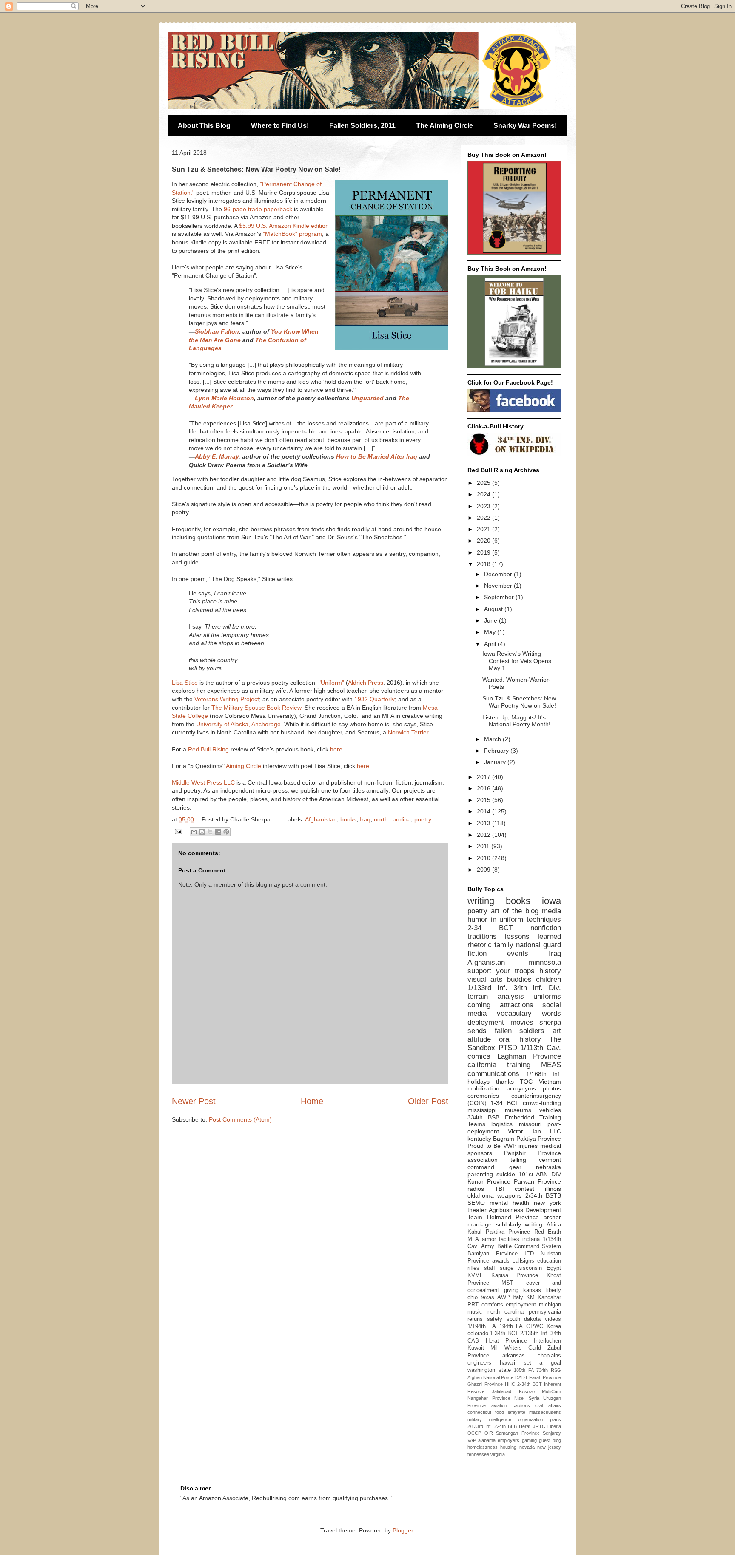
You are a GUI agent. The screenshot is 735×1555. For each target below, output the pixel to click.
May (490, 632)
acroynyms (521, 1088)
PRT (473, 1305)
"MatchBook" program (292, 233)
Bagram (503, 1138)
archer (552, 1217)
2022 (484, 517)
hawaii (507, 1363)
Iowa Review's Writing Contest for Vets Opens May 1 (516, 660)
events (517, 953)
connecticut (479, 1412)
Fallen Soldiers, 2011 (362, 125)
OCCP (474, 1433)
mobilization (483, 1088)
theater (477, 1210)
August (494, 609)
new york (547, 1202)
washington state (489, 1370)
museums (518, 1110)
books (348, 819)
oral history (520, 1039)
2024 (484, 494)
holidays (478, 1081)
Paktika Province (508, 1232)
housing (508, 1447)
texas (487, 1297)
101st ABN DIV (539, 1174)
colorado (477, 1334)
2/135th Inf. (534, 1334)
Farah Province (545, 1377)
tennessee (478, 1454)
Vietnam (550, 1081)
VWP (509, 1145)
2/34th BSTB (543, 1195)
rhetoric (479, 945)
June (491, 620)
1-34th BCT (504, 1334)
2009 (484, 869)
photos (552, 1088)
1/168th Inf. (543, 1074)
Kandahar (549, 1297)
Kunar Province (488, 1181)
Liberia (554, 1426)
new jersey (549, 1447)
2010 (484, 858)
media (551, 911)
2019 (484, 552)
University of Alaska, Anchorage (238, 724)
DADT (521, 1377)
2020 (484, 540)
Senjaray (552, 1433)
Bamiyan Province (492, 1254)
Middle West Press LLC (203, 782)
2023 (484, 506)
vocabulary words (529, 1013)
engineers (479, 1363)
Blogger (403, 1530)
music (474, 1312)
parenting (480, 1174)
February (497, 750)
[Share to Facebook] (218, 831)
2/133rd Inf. (479, 1426)
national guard (538, 945)
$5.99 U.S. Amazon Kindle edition (284, 225)
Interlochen (547, 1341)
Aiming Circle (243, 765)
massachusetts (545, 1412)
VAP (471, 1440)
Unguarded (367, 398)
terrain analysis (495, 996)
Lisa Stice (185, 682)
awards (501, 1261)
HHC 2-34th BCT (523, 1384)
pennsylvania (545, 1312)
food (499, 1412)
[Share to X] (210, 831)
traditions (482, 936)
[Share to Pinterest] (226, 831)
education (549, 1261)
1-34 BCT (504, 1102)
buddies (519, 979)
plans (555, 1419)
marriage (479, 1224)
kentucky (479, 1138)
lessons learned (533, 936)
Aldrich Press (365, 682)
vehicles (550, 1110)
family (503, 945)
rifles (473, 1268)
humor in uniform (495, 919)
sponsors (479, 1153)
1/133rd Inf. (487, 988)
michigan (550, 1305)
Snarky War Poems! (525, 125)
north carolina (392, 819)
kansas (532, 1290)
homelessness (482, 1447)
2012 (484, 834)
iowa (551, 900)
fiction (477, 953)
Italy (518, 1297)
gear (515, 1167)
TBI (499, 1188)
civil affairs (548, 1405)
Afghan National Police (490, 1377)
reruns (475, 1319)
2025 (484, 482)
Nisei (519, 1398)
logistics (502, 1124)
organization (530, 1419)
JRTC (539, 1426)
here (336, 749)
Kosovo (527, 1391)
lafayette (516, 1412)
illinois (553, 1188)
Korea (554, 1326)
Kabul (474, 1232)
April (491, 643)
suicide (505, 1174)
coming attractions (500, 1005)
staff (489, 1268)
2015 (484, 799)
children (548, 979)
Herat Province (506, 1341)
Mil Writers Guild (515, 1348)
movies (521, 1022)
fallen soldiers (520, 1031)
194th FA (511, 1326)
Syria (534, 1398)
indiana (531, 1239)
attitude (479, 1039)
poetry (422, 819)
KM (530, 1297)
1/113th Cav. (540, 1048)
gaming (529, 1440)
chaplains (549, 1356)
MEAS (551, 1065)
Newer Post (194, 1101)
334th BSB (483, 1117)
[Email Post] (178, 830)
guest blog (550, 1440)
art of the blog (514, 911)
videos (553, 1319)
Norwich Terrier (408, 732)
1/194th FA (481, 1326)
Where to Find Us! (280, 125)
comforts (492, 1305)
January (495, 762)
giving (511, 1290)
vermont (550, 1159)
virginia (497, 1454)
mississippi (481, 1110)
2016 (484, 788)
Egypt (554, 1268)
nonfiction (545, 928)
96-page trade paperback (258, 209)
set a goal (542, 1363)
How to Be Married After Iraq (376, 456)
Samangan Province (518, 1433)
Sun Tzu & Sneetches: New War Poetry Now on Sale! (519, 702)
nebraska (548, 1167)
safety (494, 1319)
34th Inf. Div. (537, 988)
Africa (554, 1225)
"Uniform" (331, 682)
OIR (488, 1433)
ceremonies (483, 1095)
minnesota (544, 962)
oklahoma (480, 1195)
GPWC (534, 1326)
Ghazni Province (485, 1384)
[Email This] (194, 831)
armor (489, 1239)
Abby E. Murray (217, 456)
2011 (484, 846)
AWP (503, 1297)
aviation (499, 1405)
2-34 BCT (490, 928)
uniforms (547, 996)
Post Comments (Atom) (240, 1119)
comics (478, 1056)
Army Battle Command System (521, 1246)
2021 (484, 529)
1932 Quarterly (374, 699)
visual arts (485, 979)
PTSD (508, 1048)
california (481, 1065)
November (499, 585)
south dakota (524, 1319)
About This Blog (204, 125)
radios (475, 1188)
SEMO (476, 1202)
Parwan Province (537, 1181)
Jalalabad (501, 1391)
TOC (526, 1081)
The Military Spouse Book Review (256, 707)
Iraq (365, 819)
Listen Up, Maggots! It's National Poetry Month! (516, 721)
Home (312, 1101)
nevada (527, 1447)
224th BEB (505, 1426)
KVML (475, 1275)
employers (508, 1440)
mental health (509, 1202)
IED (529, 1254)
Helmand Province (513, 1217)
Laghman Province (529, 1056)
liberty (553, 1290)
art (557, 1031)
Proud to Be (484, 1145)
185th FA (524, 1370)
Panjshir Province (532, 1153)
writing (480, 900)
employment (521, 1305)
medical (550, 1145)
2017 (484, 776)
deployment (485, 1022)
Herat (524, 1426)
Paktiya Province (538, 1138)
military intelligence (489, 1419)
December (499, 574)
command (480, 1167)
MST (507, 1283)
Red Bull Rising (208, 749)
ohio (472, 1297)
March (493, 739)
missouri (530, 1124)
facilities (509, 1239)
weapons (509, 1195)
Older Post (428, 1101)
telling (518, 1159)
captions (521, 1405)
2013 (484, 823)
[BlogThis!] (202, 831)
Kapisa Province (514, 1275)
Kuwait (475, 1348)
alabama (487, 1440)
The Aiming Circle (444, 125)
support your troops (501, 971)
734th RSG (548, 1370)
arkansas (513, 1356)
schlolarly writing (519, 1224)
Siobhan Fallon (217, 331)
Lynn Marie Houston (224, 398)
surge (506, 1268)
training (518, 1065)
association (482, 1159)
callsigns (523, 1261)
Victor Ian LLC (534, 1131)
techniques (544, 919)
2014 (484, 811)
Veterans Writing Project (226, 699)
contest (524, 1188)
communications (493, 1074)
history (550, 971)
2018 (484, 564)
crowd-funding (542, 1102)
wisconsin (530, 1268)
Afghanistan (321, 819)
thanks (505, 1081)
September (500, 597)
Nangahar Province (488, 1398)
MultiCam (551, 1391)
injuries (528, 1145)
